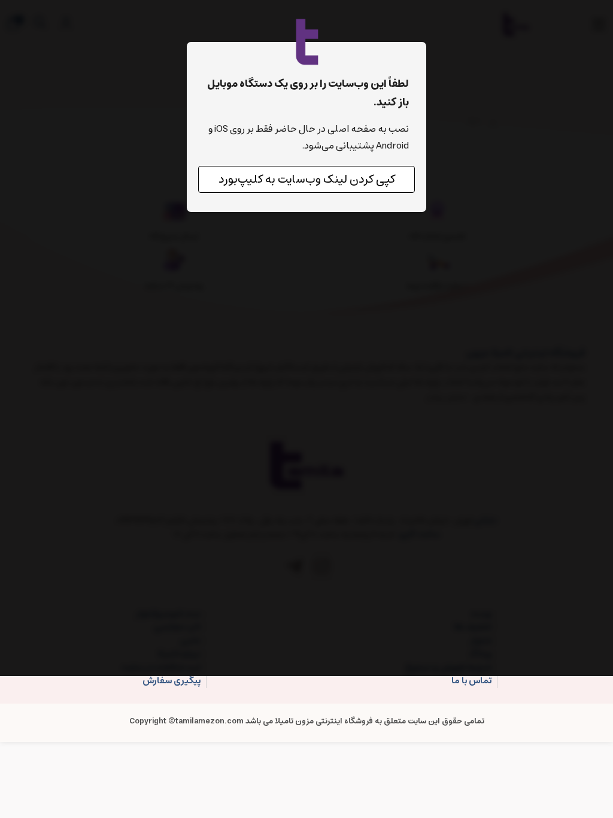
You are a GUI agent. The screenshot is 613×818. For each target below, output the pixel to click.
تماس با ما (471, 681)
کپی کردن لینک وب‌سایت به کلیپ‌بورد (307, 179)
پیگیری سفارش (171, 681)
